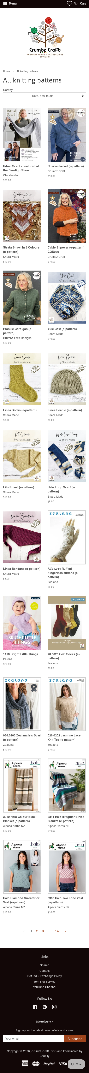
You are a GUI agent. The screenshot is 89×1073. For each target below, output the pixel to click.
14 (57, 930)
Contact (45, 970)
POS (54, 1051)
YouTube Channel (44, 987)
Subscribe (74, 1038)
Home (6, 71)
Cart (82, 3)
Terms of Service (44, 981)
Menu (12, 3)
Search (44, 965)
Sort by (8, 89)
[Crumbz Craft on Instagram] (54, 1008)
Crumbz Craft (40, 1051)
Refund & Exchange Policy (44, 976)
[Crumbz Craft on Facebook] (35, 1008)
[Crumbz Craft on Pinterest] (44, 1008)
